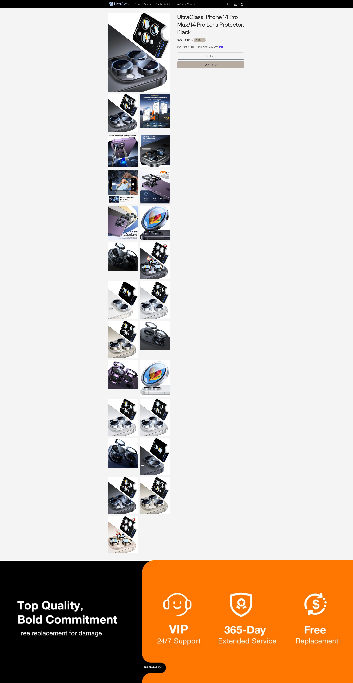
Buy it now (211, 64)
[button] (164, 4)
